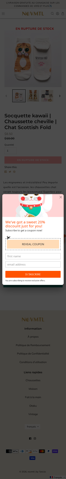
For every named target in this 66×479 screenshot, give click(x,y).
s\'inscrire (33, 274)
